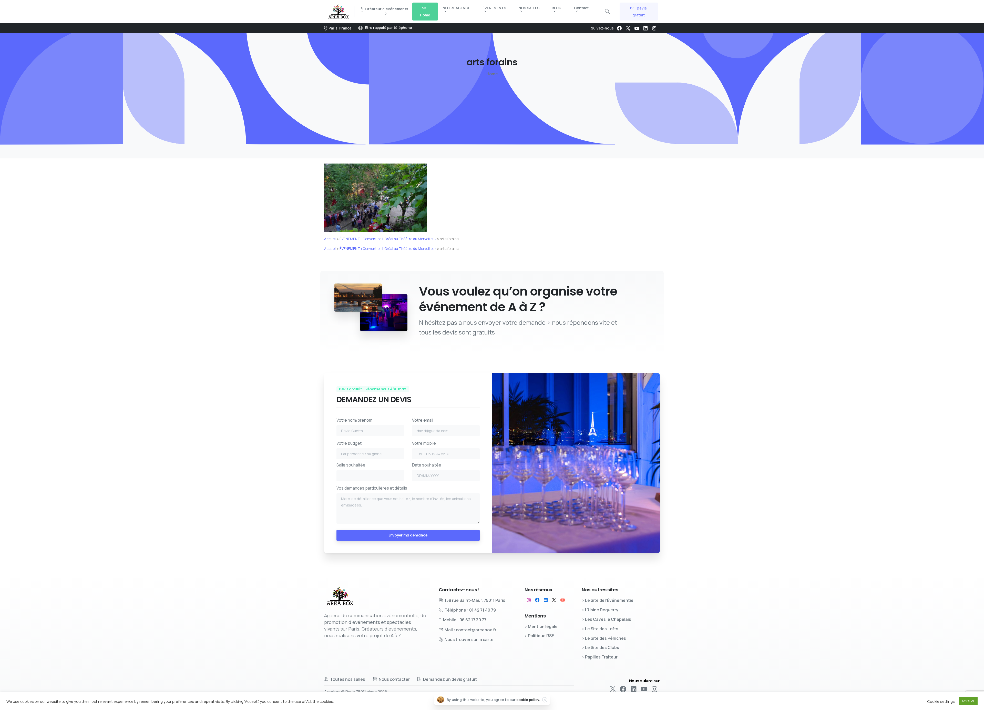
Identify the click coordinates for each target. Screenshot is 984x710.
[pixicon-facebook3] (537, 600)
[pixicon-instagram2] (529, 600)
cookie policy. (528, 699)
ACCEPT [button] (968, 701)
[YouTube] (636, 28)
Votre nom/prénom (354, 420)
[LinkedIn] (645, 28)
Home (492, 74)
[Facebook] (619, 28)
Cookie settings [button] (941, 701)
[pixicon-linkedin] (545, 600)
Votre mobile (424, 443)
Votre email (422, 420)
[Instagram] (654, 28)
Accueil (330, 239)
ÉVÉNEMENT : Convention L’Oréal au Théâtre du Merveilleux (388, 239)
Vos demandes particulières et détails (371, 488)
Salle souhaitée (350, 465)
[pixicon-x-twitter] (554, 600)
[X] (628, 28)
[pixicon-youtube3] (562, 600)
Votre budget (349, 443)
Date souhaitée (426, 465)
